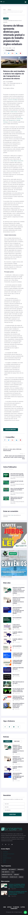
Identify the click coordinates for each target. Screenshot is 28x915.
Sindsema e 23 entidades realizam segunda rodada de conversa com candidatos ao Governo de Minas (19, 590)
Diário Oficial (14, 111)
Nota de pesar (16, 674)
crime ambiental (6, 871)
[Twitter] (9, 727)
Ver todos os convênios (6, 576)
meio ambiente (12, 869)
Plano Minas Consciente (17, 160)
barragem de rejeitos (7, 874)
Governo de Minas (13, 99)
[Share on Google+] (12, 53)
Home (4, 9)
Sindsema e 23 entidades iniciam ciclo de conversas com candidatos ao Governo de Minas (19, 600)
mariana (21, 877)
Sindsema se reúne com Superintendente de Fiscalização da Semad (18, 697)
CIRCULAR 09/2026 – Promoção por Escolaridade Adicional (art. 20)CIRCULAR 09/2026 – (18, 610)
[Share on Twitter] (8, 53)
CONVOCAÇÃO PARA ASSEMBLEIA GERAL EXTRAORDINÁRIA (17, 655)
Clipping (9, 9)
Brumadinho (20, 869)
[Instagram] (18, 727)
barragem (16, 874)
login (12, 515)
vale (13, 871)
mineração (4, 869)
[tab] (7, 741)
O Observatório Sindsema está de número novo (17, 626)
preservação (5, 877)
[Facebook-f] (5, 727)
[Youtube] (14, 727)
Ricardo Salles (13, 877)
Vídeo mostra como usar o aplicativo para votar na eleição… (16, 499)
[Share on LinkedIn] (16, 53)
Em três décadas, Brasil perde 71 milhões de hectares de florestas (18, 690)
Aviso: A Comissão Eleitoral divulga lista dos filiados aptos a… (17, 490)
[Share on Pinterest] (20, 53)
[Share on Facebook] (4, 53)
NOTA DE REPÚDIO (17, 617)
